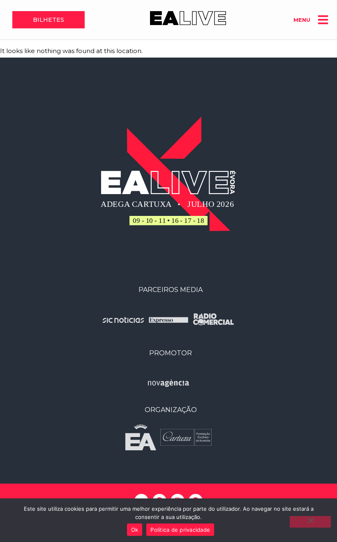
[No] (310, 522)
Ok (134, 529)
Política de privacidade (180, 529)
